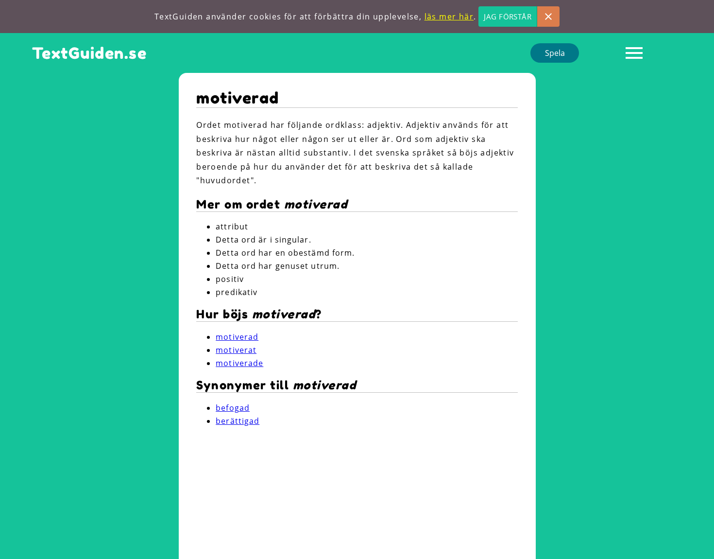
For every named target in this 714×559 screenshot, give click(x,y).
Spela (555, 53)
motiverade (239, 363)
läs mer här (449, 16)
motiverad (237, 337)
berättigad (237, 421)
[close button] (548, 16)
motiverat (236, 350)
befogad (233, 407)
